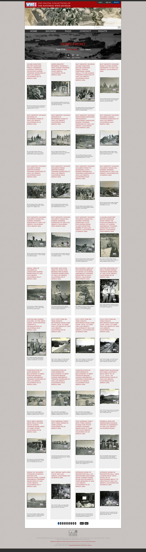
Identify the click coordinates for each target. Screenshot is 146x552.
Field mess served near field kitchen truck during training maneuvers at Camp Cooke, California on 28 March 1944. (35, 426)
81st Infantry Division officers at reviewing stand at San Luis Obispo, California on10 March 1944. (60, 119)
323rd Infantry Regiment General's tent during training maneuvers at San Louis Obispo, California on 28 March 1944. (60, 69)
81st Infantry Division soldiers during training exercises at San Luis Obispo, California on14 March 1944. (109, 119)
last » (86, 523)
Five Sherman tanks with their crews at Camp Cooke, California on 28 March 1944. (60, 424)
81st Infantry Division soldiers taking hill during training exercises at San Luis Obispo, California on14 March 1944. (36, 221)
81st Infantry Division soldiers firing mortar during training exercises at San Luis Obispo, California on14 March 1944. (36, 171)
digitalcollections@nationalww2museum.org (78, 545)
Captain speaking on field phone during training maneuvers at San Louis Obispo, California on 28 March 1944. (108, 272)
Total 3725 (60, 49)
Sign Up (108, 2)
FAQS (68, 31)
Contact (85, 31)
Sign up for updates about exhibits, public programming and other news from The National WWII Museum (73, 541)
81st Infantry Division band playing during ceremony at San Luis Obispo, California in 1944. (109, 67)
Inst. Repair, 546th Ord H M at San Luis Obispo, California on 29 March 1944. (60, 474)
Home (33, 31)
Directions (90, 545)
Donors (116, 2)
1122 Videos (85, 49)
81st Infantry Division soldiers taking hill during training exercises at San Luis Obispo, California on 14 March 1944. (109, 170)
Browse (51, 31)
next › (81, 523)
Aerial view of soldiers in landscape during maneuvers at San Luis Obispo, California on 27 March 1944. (35, 273)
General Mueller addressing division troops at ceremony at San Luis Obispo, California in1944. (109, 424)
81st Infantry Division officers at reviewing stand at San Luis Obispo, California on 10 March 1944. (36, 119)
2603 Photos (72, 49)
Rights (102, 31)
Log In (100, 2)
